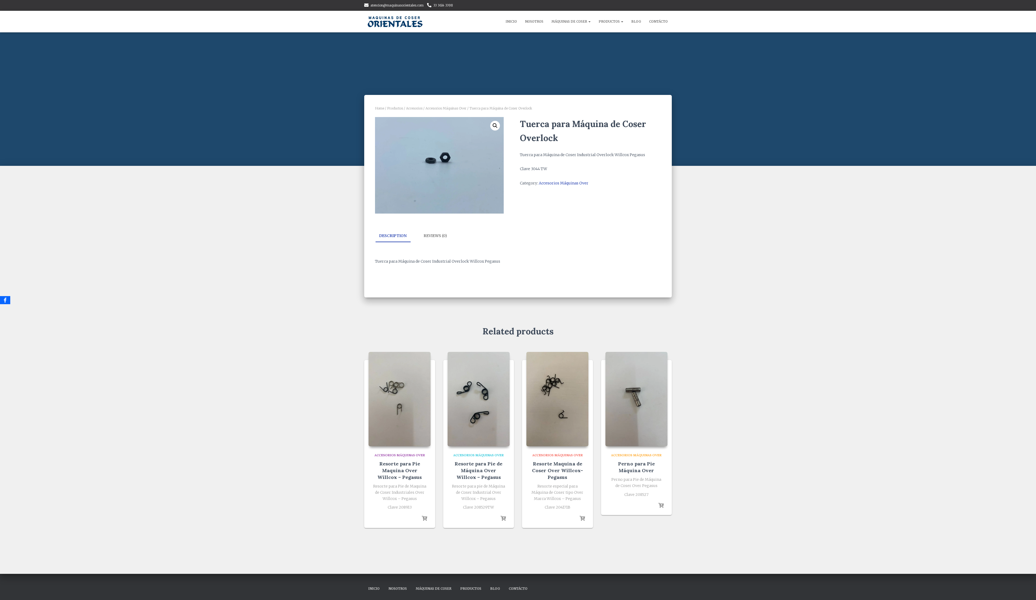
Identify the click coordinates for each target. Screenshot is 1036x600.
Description (393, 235)
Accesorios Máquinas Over (445, 108)
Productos (610, 21)
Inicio (511, 21)
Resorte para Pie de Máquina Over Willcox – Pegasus (478, 470)
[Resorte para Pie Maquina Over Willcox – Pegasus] (400, 399)
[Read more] (424, 518)
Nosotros (534, 21)
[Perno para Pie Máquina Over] (636, 399)
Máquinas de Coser (569, 21)
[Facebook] (5, 300)
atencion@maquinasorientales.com (397, 5)
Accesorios (414, 108)
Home (379, 108)
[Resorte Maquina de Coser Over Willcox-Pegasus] (557, 399)
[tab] (397, 236)
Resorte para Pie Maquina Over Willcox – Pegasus (399, 470)
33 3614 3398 (443, 5)
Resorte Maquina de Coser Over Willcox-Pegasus (557, 470)
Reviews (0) (435, 235)
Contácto (658, 21)
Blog (636, 21)
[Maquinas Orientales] (396, 21)
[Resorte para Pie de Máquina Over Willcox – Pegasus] (479, 399)
